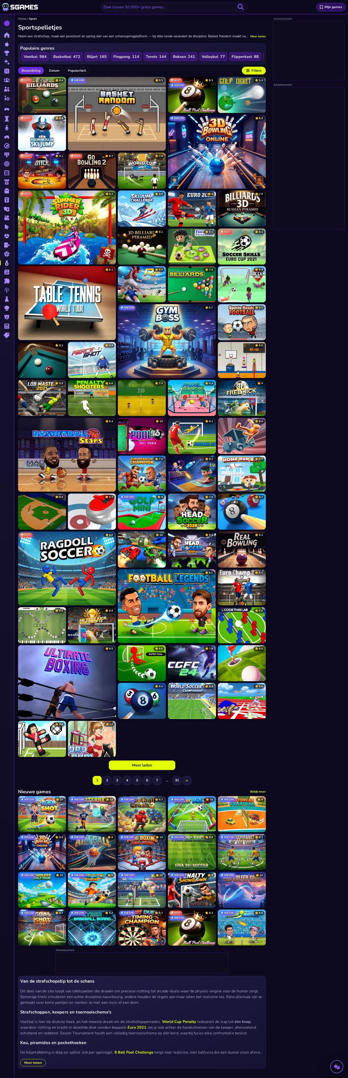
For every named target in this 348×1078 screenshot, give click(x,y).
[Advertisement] (142, 963)
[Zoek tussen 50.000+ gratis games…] (241, 7)
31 (177, 780)
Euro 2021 (137, 1027)
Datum (54, 70)
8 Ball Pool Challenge (133, 1052)
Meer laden (142, 765)
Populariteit (77, 70)
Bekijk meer (258, 791)
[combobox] (174, 7)
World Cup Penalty (179, 1021)
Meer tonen (258, 36)
